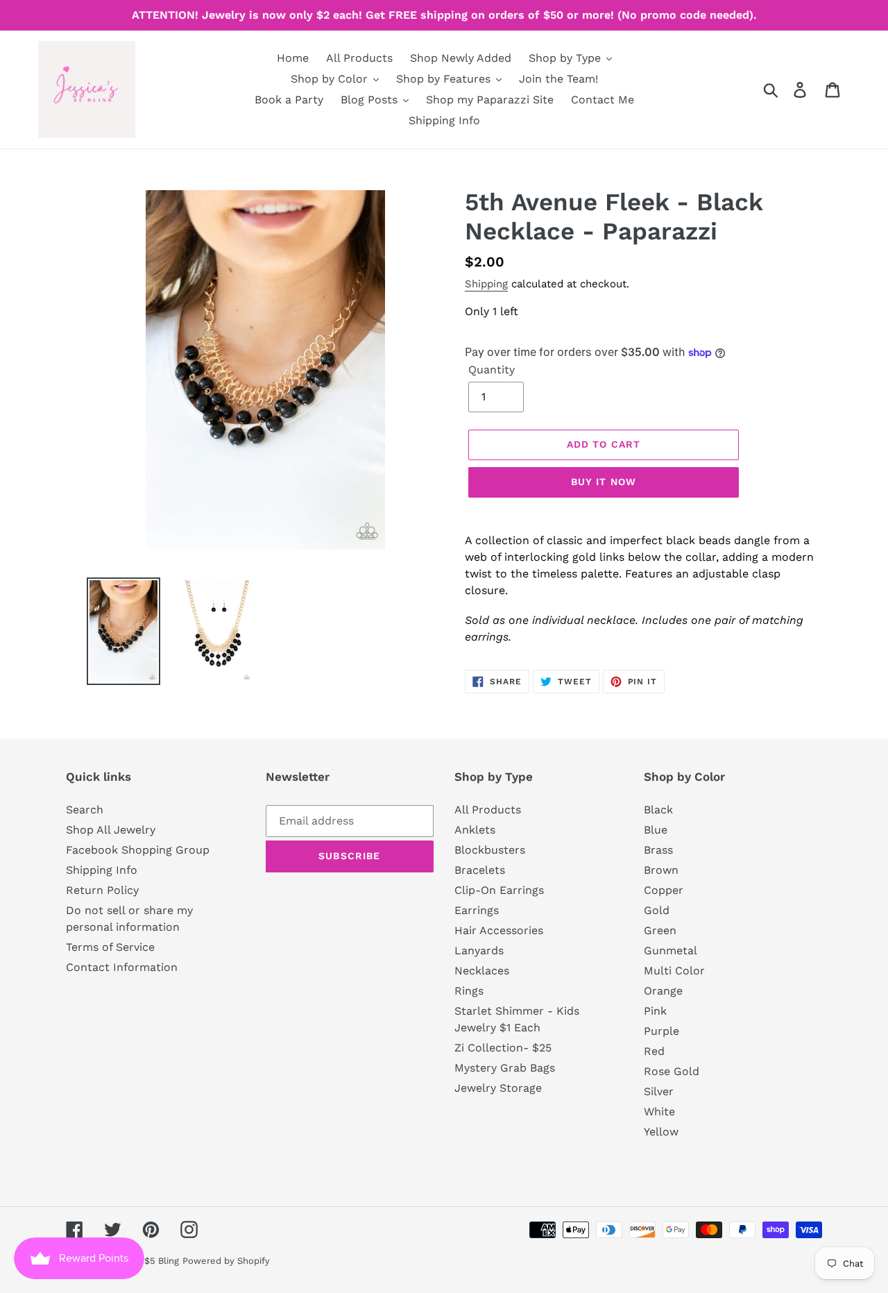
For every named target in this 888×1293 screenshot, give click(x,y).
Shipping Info (101, 870)
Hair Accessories (498, 930)
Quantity (491, 369)
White (659, 1111)
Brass (658, 849)
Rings (469, 990)
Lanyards (479, 950)
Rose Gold (671, 1071)
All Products (487, 809)
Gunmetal (670, 950)
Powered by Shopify (226, 1261)
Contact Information (122, 967)
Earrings (476, 910)
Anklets (474, 829)
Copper (663, 890)
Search (84, 809)
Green (660, 930)
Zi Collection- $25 (503, 1047)
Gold (656, 910)
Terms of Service (110, 947)
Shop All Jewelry (110, 829)
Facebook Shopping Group (138, 849)
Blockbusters (489, 849)
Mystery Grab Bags (504, 1067)
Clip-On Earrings (499, 890)
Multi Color (674, 970)
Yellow (661, 1131)
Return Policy (102, 890)
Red (654, 1051)
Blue (655, 829)
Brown (661, 870)
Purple (661, 1031)
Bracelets (479, 870)
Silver (659, 1091)
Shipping (486, 284)
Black (658, 809)
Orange (663, 990)
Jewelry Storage (498, 1088)
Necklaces (481, 970)
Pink (655, 1010)
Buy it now (603, 481)
